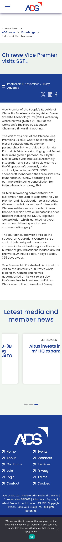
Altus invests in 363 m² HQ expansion (31, 349)
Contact (13, 483)
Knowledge (28, 32)
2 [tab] (31, 404)
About (11, 458)
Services (44, 464)
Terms (42, 477)
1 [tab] (26, 404)
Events (43, 451)
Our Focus (14, 464)
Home (11, 451)
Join (10, 470)
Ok (31, 536)
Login (10, 477)
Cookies (44, 483)
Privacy (43, 470)
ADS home (8, 32)
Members (45, 458)
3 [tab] (36, 404)
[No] (57, 529)
